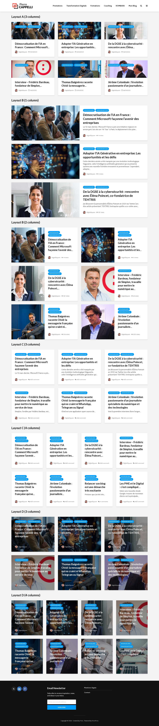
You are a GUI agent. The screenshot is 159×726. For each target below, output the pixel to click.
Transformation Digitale (76, 6)
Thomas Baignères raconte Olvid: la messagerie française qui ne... (25, 489)
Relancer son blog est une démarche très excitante (95, 487)
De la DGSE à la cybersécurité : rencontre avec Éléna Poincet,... (60, 283)
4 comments (104, 501)
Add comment (34, 379)
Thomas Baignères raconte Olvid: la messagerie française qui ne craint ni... (60, 321)
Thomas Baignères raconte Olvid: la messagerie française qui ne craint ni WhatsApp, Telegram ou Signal (78, 402)
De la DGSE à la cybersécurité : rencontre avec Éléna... (125, 45)
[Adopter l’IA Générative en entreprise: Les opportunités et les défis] (79, 30)
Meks (81, 721)
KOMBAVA (120, 6)
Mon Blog (133, 6)
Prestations (58, 6)
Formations (95, 6)
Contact (87, 692)
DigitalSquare (22, 52)
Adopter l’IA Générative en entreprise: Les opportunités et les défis (112, 155)
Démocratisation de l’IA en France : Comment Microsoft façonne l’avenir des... (60, 245)
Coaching (108, 6)
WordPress (95, 721)
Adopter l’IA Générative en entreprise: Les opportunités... (78, 45)
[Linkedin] (19, 689)
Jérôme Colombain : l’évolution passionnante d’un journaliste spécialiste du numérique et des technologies (125, 402)
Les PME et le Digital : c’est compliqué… (132, 485)
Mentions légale (90, 688)
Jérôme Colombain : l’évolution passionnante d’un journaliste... (125, 84)
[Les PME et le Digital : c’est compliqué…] (132, 656)
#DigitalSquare (20, 26)
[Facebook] (25, 689)
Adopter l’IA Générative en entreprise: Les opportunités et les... (130, 245)
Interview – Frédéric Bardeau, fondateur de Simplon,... (32, 84)
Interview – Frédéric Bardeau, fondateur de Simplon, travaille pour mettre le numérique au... (130, 282)
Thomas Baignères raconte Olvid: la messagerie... (77, 84)
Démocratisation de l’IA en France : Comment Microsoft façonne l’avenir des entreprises (111, 119)
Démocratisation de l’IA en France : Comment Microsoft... (32, 45)
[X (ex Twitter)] (13, 689)
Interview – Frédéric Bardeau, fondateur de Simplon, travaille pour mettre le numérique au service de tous (33, 402)
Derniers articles (34, 26)
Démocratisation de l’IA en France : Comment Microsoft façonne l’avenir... (26, 450)
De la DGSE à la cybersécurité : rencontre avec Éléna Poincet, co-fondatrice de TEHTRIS (111, 195)
